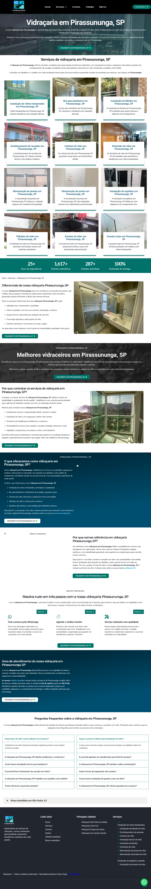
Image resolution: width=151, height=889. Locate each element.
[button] (141, 7)
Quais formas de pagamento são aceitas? (97, 771)
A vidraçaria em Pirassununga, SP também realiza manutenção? (107, 764)
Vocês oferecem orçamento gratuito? (21, 786)
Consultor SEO (74, 874)
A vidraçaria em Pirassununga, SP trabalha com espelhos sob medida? (36, 778)
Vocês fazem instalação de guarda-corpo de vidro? (102, 778)
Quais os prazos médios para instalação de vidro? (101, 739)
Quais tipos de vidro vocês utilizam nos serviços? (27, 739)
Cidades (90, 7)
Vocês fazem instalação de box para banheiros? (26, 764)
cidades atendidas (18, 680)
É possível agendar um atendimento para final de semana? (105, 757)
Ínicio (4, 278)
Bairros (102, 7)
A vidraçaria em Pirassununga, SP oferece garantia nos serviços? (108, 786)
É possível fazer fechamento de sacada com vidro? (27, 771)
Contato (76, 7)
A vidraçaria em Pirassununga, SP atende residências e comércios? (35, 757)
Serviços (60, 7)
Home (47, 7)
